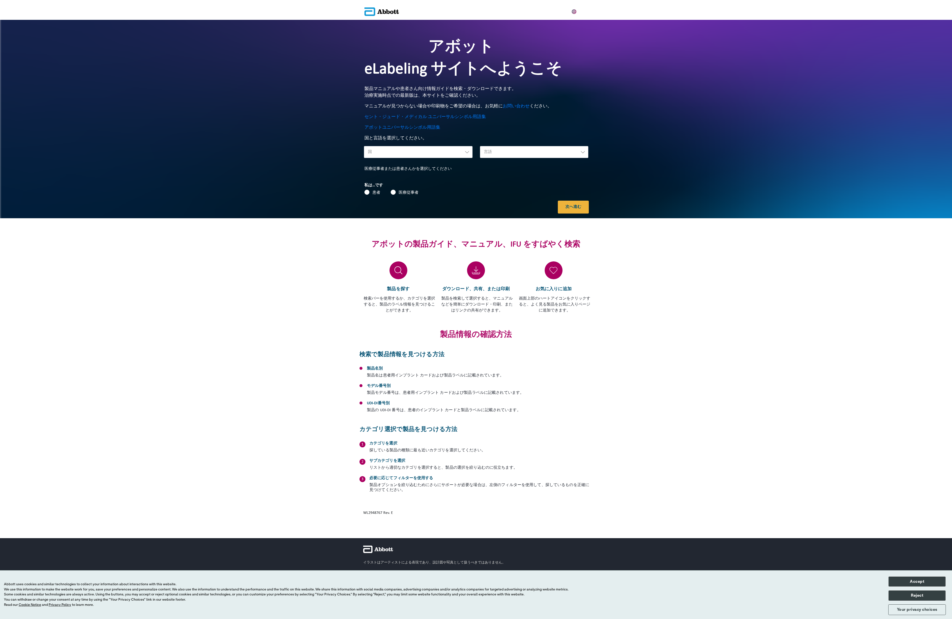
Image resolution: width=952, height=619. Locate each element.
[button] (574, 11)
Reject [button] (917, 595)
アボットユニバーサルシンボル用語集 (402, 127)
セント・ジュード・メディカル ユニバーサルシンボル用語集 (425, 117)
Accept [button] (917, 582)
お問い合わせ (516, 106)
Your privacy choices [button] (917, 610)
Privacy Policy (60, 605)
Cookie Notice (30, 605)
